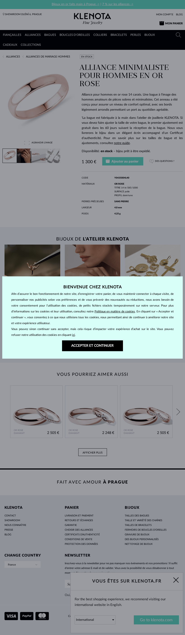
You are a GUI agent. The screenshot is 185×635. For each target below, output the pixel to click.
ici (73, 335)
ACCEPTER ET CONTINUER (92, 345)
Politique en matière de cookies (115, 311)
